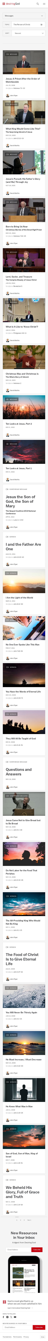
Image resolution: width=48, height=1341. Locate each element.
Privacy (26, 1337)
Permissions (17, 1337)
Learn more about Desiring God (19, 1308)
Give (42, 1337)
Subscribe (36, 1250)
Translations (7, 1337)
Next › (29, 1220)
